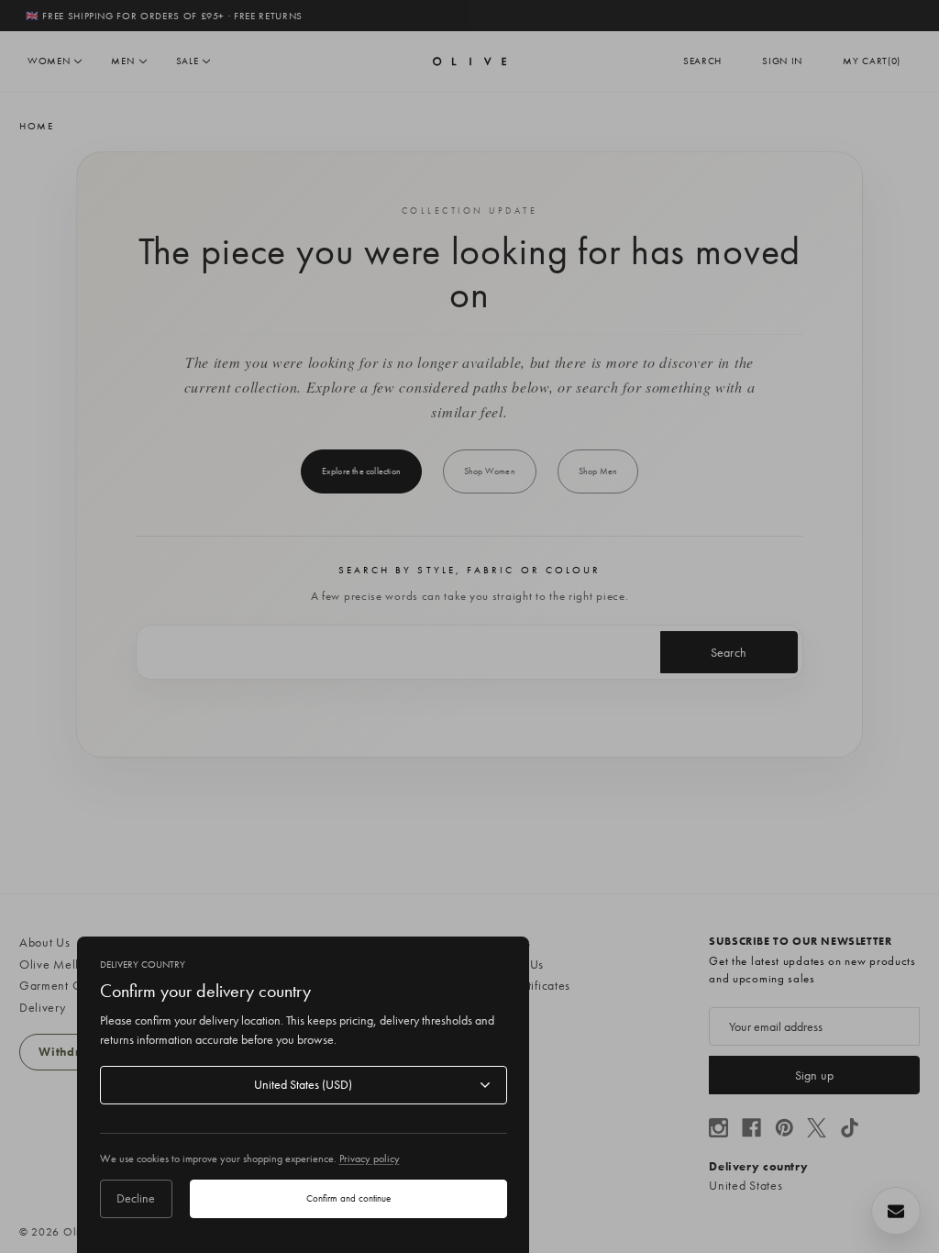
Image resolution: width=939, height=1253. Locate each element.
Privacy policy (369, 1158)
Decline (135, 1198)
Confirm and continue (348, 1198)
